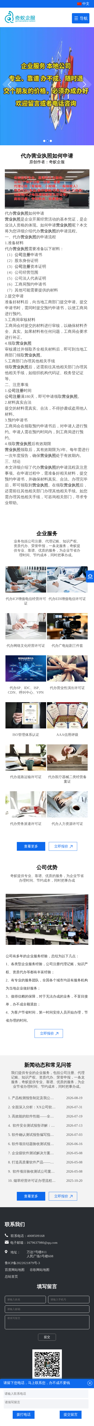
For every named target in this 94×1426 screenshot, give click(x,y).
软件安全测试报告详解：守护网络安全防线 (32, 1125)
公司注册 (22, 255)
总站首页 (11, 1276)
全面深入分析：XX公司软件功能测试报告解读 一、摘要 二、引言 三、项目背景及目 (32, 1107)
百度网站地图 (14, 1270)
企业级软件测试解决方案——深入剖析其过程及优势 (32, 1153)
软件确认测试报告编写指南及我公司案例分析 (32, 1135)
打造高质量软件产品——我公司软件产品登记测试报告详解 (32, 1162)
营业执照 (20, 213)
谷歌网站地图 (39, 1270)
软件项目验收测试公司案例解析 (32, 1171)
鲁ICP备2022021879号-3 (22, 1263)
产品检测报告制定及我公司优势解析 (32, 1098)
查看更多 (31, 846)
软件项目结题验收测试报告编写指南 (32, 1144)
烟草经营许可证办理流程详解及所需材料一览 (32, 1180)
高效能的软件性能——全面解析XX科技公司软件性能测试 (32, 1116)
